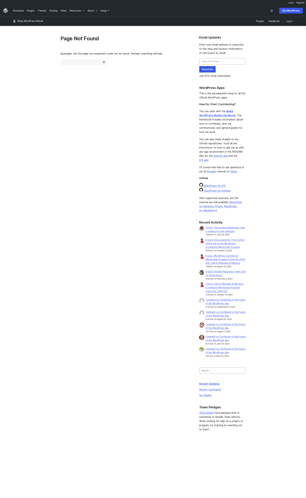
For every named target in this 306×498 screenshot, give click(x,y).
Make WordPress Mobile (30, 21)
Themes (73, 457)
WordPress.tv (134, 467)
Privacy (17, 467)
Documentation (134, 457)
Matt (243, 457)
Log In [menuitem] (291, 2)
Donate (188, 462)
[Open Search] (271, 10)
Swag (187, 467)
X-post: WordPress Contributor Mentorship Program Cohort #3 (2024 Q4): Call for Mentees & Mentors (225, 259)
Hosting (17, 462)
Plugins (73, 462)
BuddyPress (247, 467)
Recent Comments (210, 389)
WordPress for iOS (214, 185)
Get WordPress (291, 10)
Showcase (74, 452)
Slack (233, 171)
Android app (220, 155)
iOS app (203, 160)
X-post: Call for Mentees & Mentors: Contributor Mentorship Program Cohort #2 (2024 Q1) (225, 287)
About (16, 452)
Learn (129, 452)
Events (186, 457)
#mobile (211, 171)
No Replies (205, 395)
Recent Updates (209, 383)
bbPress (245, 462)
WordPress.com (249, 452)
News (16, 457)
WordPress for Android (217, 190)
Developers (132, 462)
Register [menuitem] (300, 2)
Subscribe (207, 69)
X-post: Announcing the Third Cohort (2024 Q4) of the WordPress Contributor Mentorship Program (225, 243)
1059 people (206, 412)
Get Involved (190, 452)
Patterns (73, 467)
